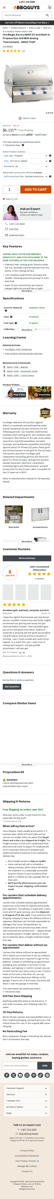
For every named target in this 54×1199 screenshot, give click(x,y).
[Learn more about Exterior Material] (5, 310)
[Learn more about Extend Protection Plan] (50, 176)
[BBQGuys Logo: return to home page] (27, 7)
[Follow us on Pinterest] (33, 1075)
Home (5, 28)
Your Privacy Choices (25, 1161)
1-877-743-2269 (27, 2)
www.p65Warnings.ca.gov (15, 786)
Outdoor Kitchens (18, 28)
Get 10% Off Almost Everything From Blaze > (27, 22)
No (24, 652)
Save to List (12, 199)
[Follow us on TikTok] (40, 1075)
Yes (20, 652)
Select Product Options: (14, 152)
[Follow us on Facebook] (6, 1075)
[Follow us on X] (13, 1075)
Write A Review (27, 558)
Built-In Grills (34, 28)
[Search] (47, 15)
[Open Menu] (4, 7)
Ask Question (12, 687)
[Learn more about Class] (11, 316)
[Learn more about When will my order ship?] (23, 145)
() (23, 51)
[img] (27, 83)
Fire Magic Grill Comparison (18, 349)
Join (44, 1065)
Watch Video (29, 118)
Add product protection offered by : (23, 172)
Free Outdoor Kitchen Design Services (23, 353)
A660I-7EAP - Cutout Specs (20, 375)
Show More (27, 291)
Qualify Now (41, 135)
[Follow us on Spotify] (47, 1075)
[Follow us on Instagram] (26, 1075)
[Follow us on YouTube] (20, 1075)
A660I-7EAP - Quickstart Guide (22, 371)
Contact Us (27, 1171)
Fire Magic (8, 46)
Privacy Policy (27, 1150)
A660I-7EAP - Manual (17, 367)
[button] (27, 1088)
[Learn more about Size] (50, 161)
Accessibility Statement (27, 1155)
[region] (27, 85)
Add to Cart (36, 189)
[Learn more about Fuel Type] (50, 155)
